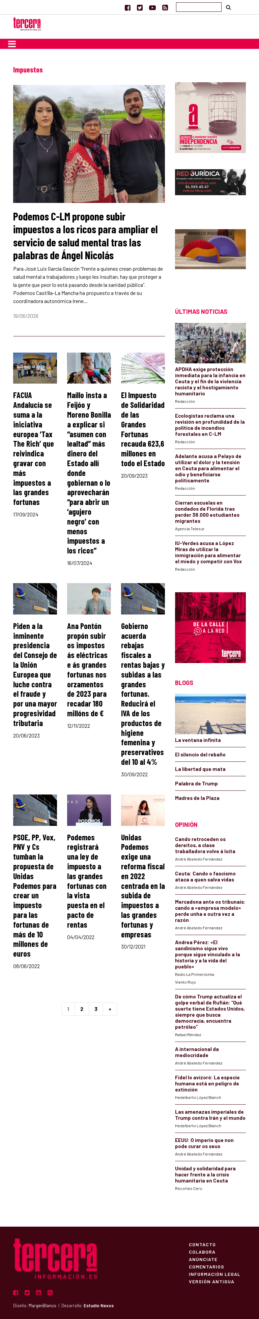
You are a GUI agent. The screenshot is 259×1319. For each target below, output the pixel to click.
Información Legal (214, 1274)
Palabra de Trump (196, 783)
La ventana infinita (198, 740)
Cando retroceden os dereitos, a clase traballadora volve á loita (205, 845)
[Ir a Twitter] (140, 7)
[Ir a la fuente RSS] (165, 7)
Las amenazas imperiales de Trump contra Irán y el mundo (210, 1115)
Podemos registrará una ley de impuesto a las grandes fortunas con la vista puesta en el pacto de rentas (87, 880)
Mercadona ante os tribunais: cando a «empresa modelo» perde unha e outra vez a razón (210, 911)
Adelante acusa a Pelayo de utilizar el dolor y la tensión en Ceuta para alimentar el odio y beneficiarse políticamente (208, 468)
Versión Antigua (211, 1281)
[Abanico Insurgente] (210, 256)
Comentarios (206, 1266)
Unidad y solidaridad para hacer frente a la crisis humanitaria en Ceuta (205, 1174)
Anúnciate (203, 1259)
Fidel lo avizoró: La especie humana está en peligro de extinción (207, 1083)
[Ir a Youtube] (152, 7)
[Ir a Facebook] (128, 7)
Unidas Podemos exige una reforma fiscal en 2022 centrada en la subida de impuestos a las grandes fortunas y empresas (143, 885)
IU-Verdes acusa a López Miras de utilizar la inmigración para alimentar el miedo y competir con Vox (208, 552)
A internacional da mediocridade (197, 1052)
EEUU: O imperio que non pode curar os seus (204, 1143)
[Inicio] (27, 23)
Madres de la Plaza (197, 798)
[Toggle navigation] (12, 44)
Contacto (202, 1244)
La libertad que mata (200, 769)
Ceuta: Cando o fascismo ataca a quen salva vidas (205, 876)
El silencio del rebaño (200, 754)
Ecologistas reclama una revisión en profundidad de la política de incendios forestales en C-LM (210, 425)
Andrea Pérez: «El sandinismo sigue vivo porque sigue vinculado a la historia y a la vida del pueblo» (207, 954)
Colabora (202, 1251)
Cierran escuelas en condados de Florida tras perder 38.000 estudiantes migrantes (207, 512)
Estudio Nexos (99, 1305)
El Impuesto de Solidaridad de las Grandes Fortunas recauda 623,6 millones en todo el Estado (143, 429)
